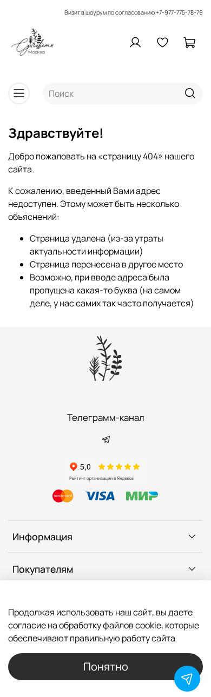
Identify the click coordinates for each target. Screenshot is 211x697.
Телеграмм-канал (105, 417)
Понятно (105, 666)
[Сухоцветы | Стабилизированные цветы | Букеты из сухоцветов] (105, 358)
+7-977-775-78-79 (179, 12)
